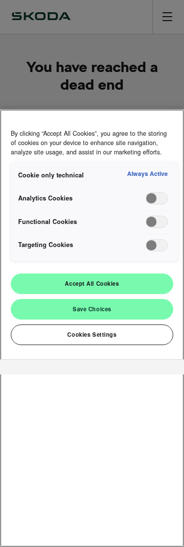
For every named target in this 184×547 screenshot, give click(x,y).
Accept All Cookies (92, 283)
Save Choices (92, 309)
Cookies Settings (91, 334)
